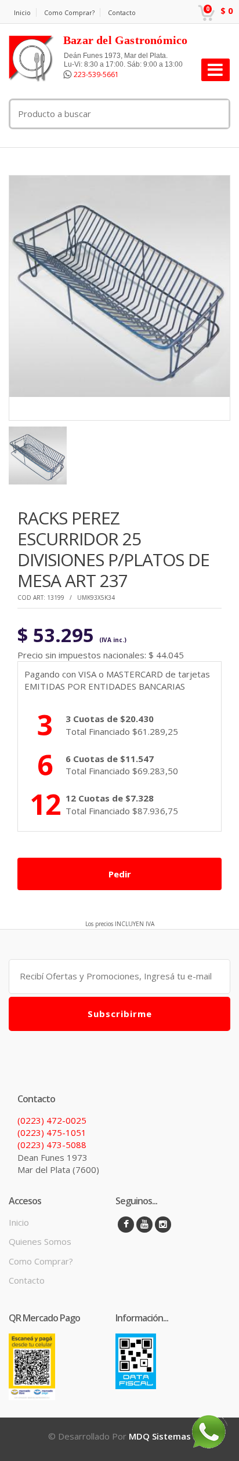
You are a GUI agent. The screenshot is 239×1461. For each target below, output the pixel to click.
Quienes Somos (40, 1241)
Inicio (22, 12)
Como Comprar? (69, 12)
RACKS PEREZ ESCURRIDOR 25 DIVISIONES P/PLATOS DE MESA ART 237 (113, 549)
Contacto (122, 12)
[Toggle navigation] (215, 70)
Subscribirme (120, 1013)
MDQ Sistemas (160, 1436)
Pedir (119, 874)
